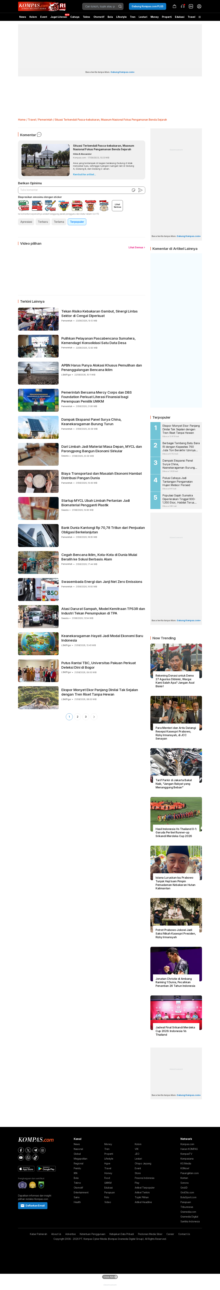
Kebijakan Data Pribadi (121, 1234)
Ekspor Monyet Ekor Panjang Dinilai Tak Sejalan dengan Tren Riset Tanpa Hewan (99, 692)
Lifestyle (121, 16)
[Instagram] (43, 1150)
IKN (75, 1173)
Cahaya (74, 16)
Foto (106, 1197)
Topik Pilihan (141, 1197)
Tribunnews (186, 1206)
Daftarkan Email (35, 1205)
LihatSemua (117, 205)
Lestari (143, 18)
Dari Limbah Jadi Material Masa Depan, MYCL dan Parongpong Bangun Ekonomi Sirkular (101, 448)
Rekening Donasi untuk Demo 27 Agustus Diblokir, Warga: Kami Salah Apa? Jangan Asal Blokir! (175, 681)
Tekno (86, 16)
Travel (191, 16)
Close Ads (108, 1277)
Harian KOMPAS (189, 1148)
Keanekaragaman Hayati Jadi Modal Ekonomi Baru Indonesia (102, 638)
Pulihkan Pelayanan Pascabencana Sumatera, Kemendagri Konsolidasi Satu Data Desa (98, 340)
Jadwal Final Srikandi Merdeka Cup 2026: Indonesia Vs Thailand (175, 1031)
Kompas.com (187, 1144)
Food (107, 1177)
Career (170, 1234)
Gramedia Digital (189, 1216)
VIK (136, 1148)
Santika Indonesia (190, 1221)
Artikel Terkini (142, 1192)
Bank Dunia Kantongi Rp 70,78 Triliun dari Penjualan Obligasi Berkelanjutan (103, 530)
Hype (107, 1163)
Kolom (33, 16)
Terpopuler (77, 221)
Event (43, 16)
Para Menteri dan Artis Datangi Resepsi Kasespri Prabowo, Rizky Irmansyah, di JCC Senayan (176, 733)
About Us (56, 1234)
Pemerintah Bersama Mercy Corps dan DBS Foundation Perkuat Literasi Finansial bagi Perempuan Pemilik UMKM (96, 396)
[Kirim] (140, 190)
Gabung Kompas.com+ (123, 72)
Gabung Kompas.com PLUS (147, 6)
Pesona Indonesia (144, 1177)
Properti (167, 16)
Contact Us (184, 1234)
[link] (191, 6)
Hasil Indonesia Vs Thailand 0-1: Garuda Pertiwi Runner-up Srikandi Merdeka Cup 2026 (176, 832)
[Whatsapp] (28, 1157)
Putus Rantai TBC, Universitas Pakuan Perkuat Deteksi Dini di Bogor (98, 665)
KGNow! (184, 1168)
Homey (108, 1173)
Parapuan (109, 1192)
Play (137, 1182)
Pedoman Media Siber (150, 1234)
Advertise (70, 1234)
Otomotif (99, 16)
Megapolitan (80, 1158)
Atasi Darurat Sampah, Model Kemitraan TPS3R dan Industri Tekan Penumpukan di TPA (103, 611)
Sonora (184, 1182)
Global (77, 1153)
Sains (77, 1197)
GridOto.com (187, 1192)
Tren (132, 16)
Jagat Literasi (58, 16)
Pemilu (77, 1168)
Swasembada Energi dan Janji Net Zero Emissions (101, 582)
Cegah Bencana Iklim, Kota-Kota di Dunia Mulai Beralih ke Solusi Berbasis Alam (99, 557)
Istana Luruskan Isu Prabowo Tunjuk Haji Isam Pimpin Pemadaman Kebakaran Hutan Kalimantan (175, 883)
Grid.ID (184, 1187)
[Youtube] (21, 1157)
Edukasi (179, 16)
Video (107, 1202)
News (22, 16)
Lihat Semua (136, 247)
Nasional (78, 1148)
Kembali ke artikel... (84, 174)
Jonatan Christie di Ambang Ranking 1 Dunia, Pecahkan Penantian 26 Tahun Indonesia (175, 982)
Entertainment (81, 1192)
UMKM (108, 1182)
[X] (28, 1150)
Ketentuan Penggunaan (92, 1234)
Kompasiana (187, 1158)
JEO (137, 1153)
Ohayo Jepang (143, 1163)
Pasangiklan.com (189, 1173)
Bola (110, 16)
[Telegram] (35, 1150)
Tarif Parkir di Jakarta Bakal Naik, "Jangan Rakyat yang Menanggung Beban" (174, 783)
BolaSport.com (188, 1197)
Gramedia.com (188, 1211)
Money (155, 16)
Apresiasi (26, 221)
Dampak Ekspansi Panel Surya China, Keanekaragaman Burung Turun (91, 421)
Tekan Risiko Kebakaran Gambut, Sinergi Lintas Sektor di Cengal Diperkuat (99, 313)
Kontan (184, 1177)
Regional (78, 1163)
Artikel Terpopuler (145, 1187)
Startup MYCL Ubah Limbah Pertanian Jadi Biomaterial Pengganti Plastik (95, 503)
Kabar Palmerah (38, 1234)
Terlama (59, 221)
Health (77, 1202)
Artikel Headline (143, 1202)
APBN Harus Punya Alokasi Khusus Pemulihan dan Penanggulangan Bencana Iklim (101, 367)
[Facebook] (21, 1150)
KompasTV (186, 1153)
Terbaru (43, 221)
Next (94, 716)
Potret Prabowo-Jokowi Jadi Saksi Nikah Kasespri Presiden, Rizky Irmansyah (176, 933)
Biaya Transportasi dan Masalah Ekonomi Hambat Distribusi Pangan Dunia (101, 475)
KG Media (185, 1163)
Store (138, 1173)
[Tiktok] (35, 1157)
